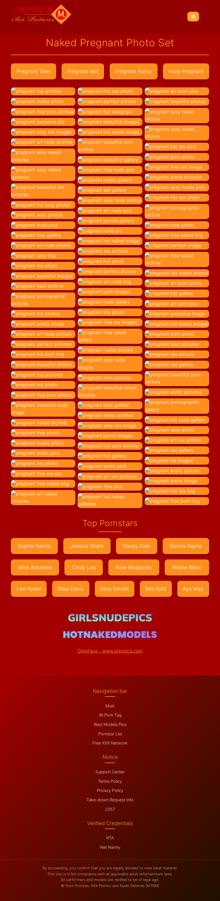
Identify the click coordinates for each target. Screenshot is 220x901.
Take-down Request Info (110, 799)
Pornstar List (110, 733)
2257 (110, 809)
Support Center (110, 771)
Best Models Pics (110, 724)
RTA (110, 837)
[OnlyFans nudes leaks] (110, 620)
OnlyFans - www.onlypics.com (110, 651)
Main (110, 705)
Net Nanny (110, 847)
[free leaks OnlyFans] (109, 636)
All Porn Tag (110, 715)
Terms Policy (110, 781)
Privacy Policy (110, 790)
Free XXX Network (110, 743)
